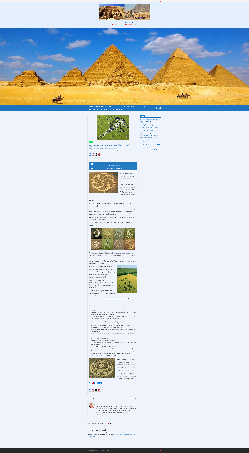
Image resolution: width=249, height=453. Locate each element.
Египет (156, 127)
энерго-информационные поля (118, 150)
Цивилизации (119, 106)
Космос (112, 109)
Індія (144, 119)
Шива (157, 144)
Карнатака (154, 133)
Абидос (146, 119)
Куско (152, 135)
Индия (147, 130)
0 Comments (113, 148)
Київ (150, 135)
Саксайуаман (146, 142)
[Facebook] (90, 154)
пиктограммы (109, 150)
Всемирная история (132, 106)
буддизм (148, 147)
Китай (147, 135)
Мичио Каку (156, 137)
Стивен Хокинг (145, 145)
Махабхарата (143, 137)
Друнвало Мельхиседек (147, 127)
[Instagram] (93, 154)
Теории (106, 109)
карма (154, 147)
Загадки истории (93, 109)
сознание (155, 149)
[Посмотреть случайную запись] (159, 108)
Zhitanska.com (124, 22)
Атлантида (153, 121)
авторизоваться (115, 432)
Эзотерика (143, 106)
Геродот (155, 124)
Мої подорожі (120, 109)
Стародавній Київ (109, 106)
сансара (150, 149)
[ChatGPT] (96, 154)
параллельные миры (102, 150)
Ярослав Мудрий (143, 147)
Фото (101, 109)
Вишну (151, 125)
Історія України (99, 106)
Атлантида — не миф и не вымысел (98, 398)
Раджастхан (158, 140)
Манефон (156, 135)
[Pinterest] (99, 154)
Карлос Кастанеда (145, 133)
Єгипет (141, 119)
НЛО (97, 150)
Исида (151, 130)
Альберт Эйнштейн (152, 119)
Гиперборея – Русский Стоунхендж (127, 398)
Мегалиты (149, 137)
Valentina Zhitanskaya (99, 148)
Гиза (158, 124)
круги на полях (93, 150)
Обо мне (91, 106)
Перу (154, 140)
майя (157, 147)
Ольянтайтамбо (144, 140)
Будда (145, 124)
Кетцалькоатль (142, 135)
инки (151, 147)
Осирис (150, 140)
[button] (124, 107)
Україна (153, 144)
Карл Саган (155, 130)
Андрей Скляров (145, 122)
